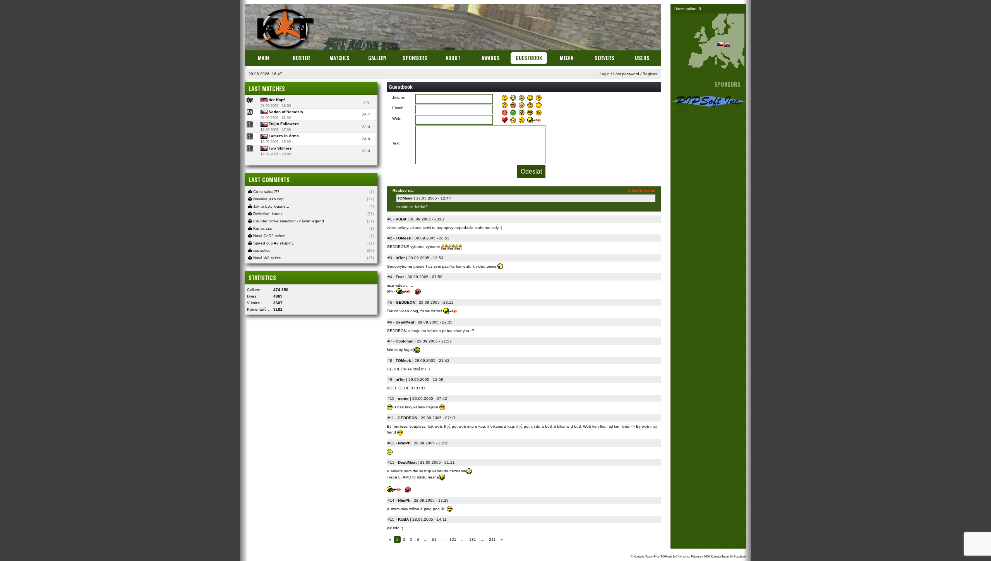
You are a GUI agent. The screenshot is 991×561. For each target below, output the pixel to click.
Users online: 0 (687, 9)
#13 (390, 462)
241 (492, 539)
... (425, 539)
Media (566, 58)
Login (605, 74)
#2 (389, 238)
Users (642, 58)
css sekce (261, 250)
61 (434, 539)
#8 (389, 360)
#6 (389, 322)
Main (263, 58)
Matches (339, 58)
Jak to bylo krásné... (270, 206)
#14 (390, 500)
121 (452, 539)
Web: (396, 118)
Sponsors (415, 58)
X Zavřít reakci (641, 190)
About (453, 58)
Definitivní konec (267, 214)
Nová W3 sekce (266, 258)
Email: (397, 108)
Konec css (262, 228)
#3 (389, 258)
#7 (389, 341)
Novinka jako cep (268, 199)
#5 (389, 302)
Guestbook (529, 58)
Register (650, 74)
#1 (389, 219)
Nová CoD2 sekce (268, 236)
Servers (604, 58)
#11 (390, 418)
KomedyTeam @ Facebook (728, 556)
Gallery (377, 58)
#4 (389, 277)
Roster (301, 58)
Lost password (626, 74)
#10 (390, 398)
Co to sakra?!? (265, 191)
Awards (491, 58)
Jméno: (398, 97)
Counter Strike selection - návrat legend (288, 221)
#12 (390, 443)
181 (472, 539)
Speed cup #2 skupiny (272, 243)
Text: (396, 143)
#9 (389, 379)
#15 (390, 519)
